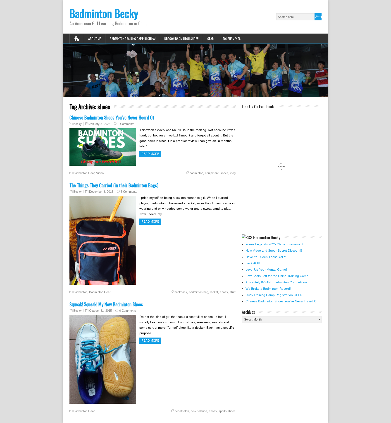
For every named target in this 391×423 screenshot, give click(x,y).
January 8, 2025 (99, 124)
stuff (233, 292)
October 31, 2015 (100, 310)
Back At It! (253, 263)
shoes (224, 173)
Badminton (80, 292)
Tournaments (231, 38)
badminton (196, 173)
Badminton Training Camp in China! (132, 38)
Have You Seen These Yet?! (266, 257)
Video (100, 173)
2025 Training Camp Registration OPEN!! (275, 295)
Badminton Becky (103, 13)
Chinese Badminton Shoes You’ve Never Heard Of (111, 117)
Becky (77, 124)
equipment (212, 173)
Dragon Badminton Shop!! (181, 38)
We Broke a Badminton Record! (268, 288)
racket (214, 292)
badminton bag (198, 292)
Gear (210, 38)
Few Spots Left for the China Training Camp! (277, 276)
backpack (180, 292)
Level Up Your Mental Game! (266, 269)
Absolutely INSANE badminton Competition (276, 282)
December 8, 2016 (101, 191)
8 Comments (129, 191)
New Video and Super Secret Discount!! (274, 250)
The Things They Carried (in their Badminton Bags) (113, 185)
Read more (150, 154)
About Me (94, 38)
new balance (199, 411)
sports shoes (227, 411)
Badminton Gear (83, 173)
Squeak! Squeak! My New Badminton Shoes (106, 304)
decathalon (182, 411)
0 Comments (126, 124)
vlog (233, 173)
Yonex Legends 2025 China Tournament (274, 244)
